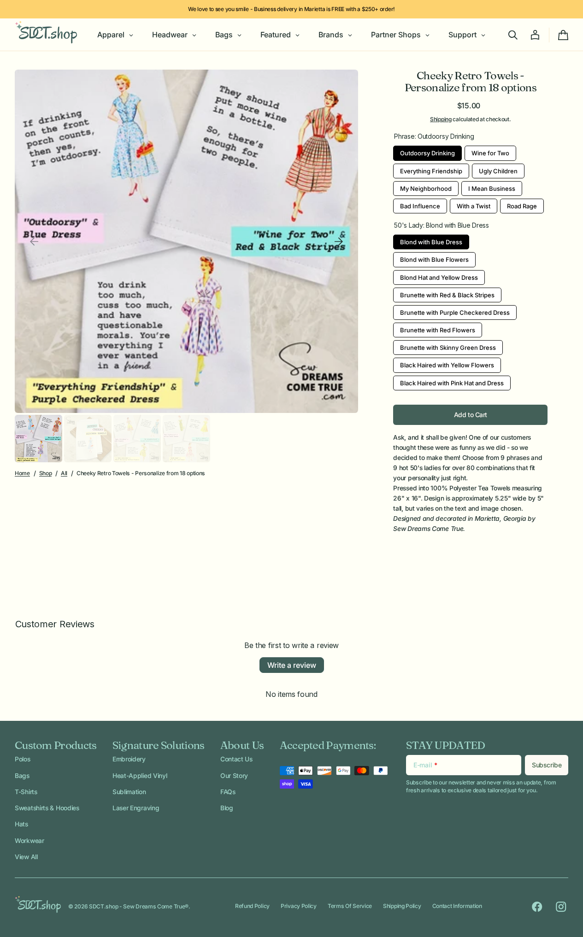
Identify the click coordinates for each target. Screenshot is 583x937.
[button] (513, 35)
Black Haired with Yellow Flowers (447, 363)
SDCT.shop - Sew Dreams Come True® (138, 906)
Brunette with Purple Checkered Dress (455, 310)
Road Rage (522, 204)
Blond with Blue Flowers (434, 257)
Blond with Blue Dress (431, 240)
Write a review (291, 665)
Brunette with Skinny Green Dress (448, 345)
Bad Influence (420, 204)
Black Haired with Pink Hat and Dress (452, 381)
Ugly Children (498, 169)
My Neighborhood (425, 186)
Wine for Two (490, 151)
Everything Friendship (431, 169)
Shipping (441, 119)
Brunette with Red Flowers (437, 328)
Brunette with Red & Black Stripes (447, 293)
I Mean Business (491, 186)
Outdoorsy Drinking (428, 151)
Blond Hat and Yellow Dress (439, 275)
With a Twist (473, 204)
